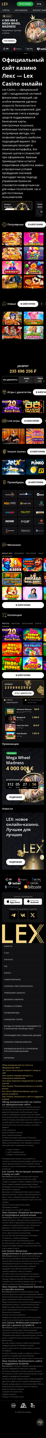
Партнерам (9, 1058)
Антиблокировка (11, 1013)
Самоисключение (12, 979)
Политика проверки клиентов (18, 1042)
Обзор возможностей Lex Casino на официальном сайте (17, 1066)
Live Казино (21, 10)
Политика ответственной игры (18, 986)
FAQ (5, 966)
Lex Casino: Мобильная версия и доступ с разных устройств (20, 1092)
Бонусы (7, 973)
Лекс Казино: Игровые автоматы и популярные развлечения (17, 1076)
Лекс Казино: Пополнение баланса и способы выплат (22, 1087)
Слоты (6, 10)
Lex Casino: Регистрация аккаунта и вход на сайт (21, 1071)
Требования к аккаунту (14, 993)
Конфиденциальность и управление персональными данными (21, 1050)
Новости (8, 946)
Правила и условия (13, 1006)
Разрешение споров (13, 1019)
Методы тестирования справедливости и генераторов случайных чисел (22, 1027)
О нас (6, 953)
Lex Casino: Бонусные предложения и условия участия (22, 1082)
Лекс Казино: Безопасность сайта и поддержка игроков (22, 1097)
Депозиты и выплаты (14, 999)
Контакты (8, 959)
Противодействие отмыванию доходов (22, 1035)
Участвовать (9, 41)
